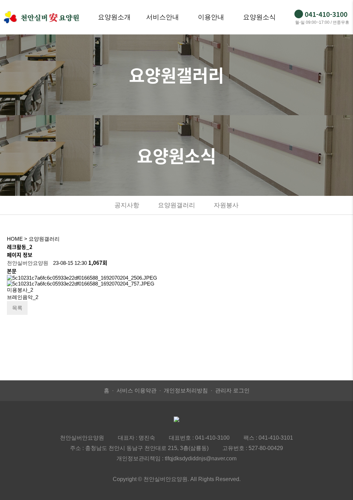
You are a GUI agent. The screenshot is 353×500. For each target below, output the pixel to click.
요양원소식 (259, 17)
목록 (17, 308)
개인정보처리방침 (186, 390)
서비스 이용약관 (137, 390)
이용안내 (211, 17)
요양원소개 (114, 17)
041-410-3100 (212, 438)
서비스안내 (162, 17)
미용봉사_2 (20, 290)
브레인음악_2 (22, 297)
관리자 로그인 (232, 390)
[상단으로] (337, 484)
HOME (15, 239)
